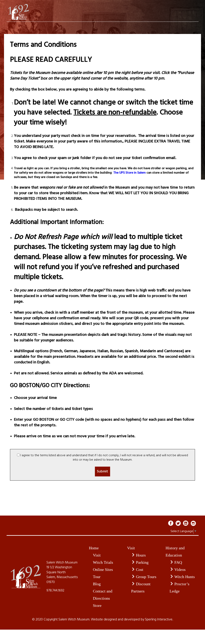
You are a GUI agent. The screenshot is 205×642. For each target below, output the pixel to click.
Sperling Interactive (158, 619)
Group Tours (146, 576)
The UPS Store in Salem (129, 172)
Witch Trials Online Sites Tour (103, 569)
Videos (180, 569)
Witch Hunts (184, 576)
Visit (97, 555)
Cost (139, 569)
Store (97, 605)
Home (94, 548)
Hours (141, 555)
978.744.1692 (55, 590)
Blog (97, 584)
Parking (142, 562)
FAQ (178, 562)
